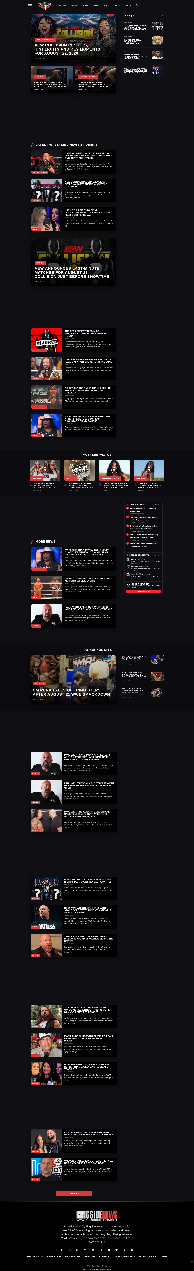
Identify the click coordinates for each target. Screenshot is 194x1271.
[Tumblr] (101, 1249)
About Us (90, 1256)
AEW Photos (71, 478)
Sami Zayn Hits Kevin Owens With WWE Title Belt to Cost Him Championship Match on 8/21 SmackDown (133, 690)
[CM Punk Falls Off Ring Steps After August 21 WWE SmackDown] (73, 679)
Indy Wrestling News (87, 76)
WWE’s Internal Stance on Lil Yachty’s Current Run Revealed (135, 56)
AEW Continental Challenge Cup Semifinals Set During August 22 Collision (86, 184)
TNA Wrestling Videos (40, 172)
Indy (128, 5)
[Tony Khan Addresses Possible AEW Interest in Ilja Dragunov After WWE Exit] (157, 69)
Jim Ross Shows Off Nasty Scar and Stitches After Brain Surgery (81, 485)
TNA (96, 5)
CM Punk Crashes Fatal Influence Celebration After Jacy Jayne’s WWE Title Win (45, 485)
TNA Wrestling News (39, 350)
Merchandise (72, 1256)
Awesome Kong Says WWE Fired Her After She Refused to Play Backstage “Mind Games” (87, 418)
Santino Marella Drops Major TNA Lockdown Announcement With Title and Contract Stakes (88, 155)
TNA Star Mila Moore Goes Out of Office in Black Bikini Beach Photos (116, 485)
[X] (69, 1249)
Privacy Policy (147, 1256)
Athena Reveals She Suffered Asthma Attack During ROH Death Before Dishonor (93, 84)
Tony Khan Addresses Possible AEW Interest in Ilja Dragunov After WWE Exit (135, 71)
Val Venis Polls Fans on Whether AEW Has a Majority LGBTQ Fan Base (88, 1162)
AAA (106, 5)
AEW (86, 5)
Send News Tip (35, 1256)
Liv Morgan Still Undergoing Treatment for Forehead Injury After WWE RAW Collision (132, 41)
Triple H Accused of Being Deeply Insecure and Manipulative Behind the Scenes (88, 938)
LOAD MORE (74, 1194)
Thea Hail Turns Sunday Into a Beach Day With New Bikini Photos (149, 485)
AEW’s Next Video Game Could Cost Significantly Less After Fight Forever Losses (50, 84)
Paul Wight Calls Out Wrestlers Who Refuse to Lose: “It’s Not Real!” (88, 608)
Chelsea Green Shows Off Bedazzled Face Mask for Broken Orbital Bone (89, 360)
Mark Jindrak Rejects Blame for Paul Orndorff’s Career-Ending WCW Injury (89, 1038)
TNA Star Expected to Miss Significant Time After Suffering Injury (86, 333)
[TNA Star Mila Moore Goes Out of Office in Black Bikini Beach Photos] (114, 470)
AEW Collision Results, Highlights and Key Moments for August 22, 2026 (67, 49)
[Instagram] (77, 1249)
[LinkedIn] (108, 1249)
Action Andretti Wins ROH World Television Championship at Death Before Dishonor (133, 674)
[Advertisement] (74, 305)
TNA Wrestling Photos (110, 478)
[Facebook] (61, 1249)
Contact (104, 1256)
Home (62, 5)
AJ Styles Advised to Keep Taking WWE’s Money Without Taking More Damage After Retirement (87, 1010)
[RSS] (132, 1249)
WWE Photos (37, 378)
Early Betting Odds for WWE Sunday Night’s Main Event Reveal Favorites (88, 880)
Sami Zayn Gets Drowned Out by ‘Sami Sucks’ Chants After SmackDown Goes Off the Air (134, 658)
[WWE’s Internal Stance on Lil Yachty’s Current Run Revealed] (157, 55)
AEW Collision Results (45, 39)
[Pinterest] (85, 1249)
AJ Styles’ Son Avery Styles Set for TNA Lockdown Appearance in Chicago (88, 390)
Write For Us (54, 1256)
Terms (163, 1256)
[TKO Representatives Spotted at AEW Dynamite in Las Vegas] (157, 26)
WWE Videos (39, 683)
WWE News (36, 229)
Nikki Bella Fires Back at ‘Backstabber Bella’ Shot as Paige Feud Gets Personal (87, 212)
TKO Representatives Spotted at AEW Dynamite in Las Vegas (135, 27)
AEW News (40, 76)
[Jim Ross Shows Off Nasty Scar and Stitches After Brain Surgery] (79, 470)
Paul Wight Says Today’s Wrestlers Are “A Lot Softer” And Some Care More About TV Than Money (87, 757)
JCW (117, 5)
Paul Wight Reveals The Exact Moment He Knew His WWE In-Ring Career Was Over (89, 785)
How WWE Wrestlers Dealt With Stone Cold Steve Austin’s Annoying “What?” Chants (87, 910)
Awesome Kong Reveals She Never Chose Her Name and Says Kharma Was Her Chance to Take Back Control (87, 552)
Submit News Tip (143, 591)
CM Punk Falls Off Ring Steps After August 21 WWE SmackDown (71, 692)
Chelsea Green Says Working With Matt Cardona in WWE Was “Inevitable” (89, 1133)
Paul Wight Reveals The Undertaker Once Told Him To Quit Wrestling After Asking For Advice (87, 814)
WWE (74, 5)
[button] (137, 5)
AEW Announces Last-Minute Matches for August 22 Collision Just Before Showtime (72, 272)
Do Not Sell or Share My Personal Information (97, 1269)
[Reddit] (116, 1249)
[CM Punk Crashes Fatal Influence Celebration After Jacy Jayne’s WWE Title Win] (45, 470)
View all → (158, 504)
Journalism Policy (124, 1256)
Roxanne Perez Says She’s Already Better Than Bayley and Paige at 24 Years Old (86, 1066)
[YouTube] (93, 1249)
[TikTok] (124, 1249)
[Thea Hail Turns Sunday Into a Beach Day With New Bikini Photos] (149, 470)
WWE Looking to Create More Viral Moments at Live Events (88, 579)
